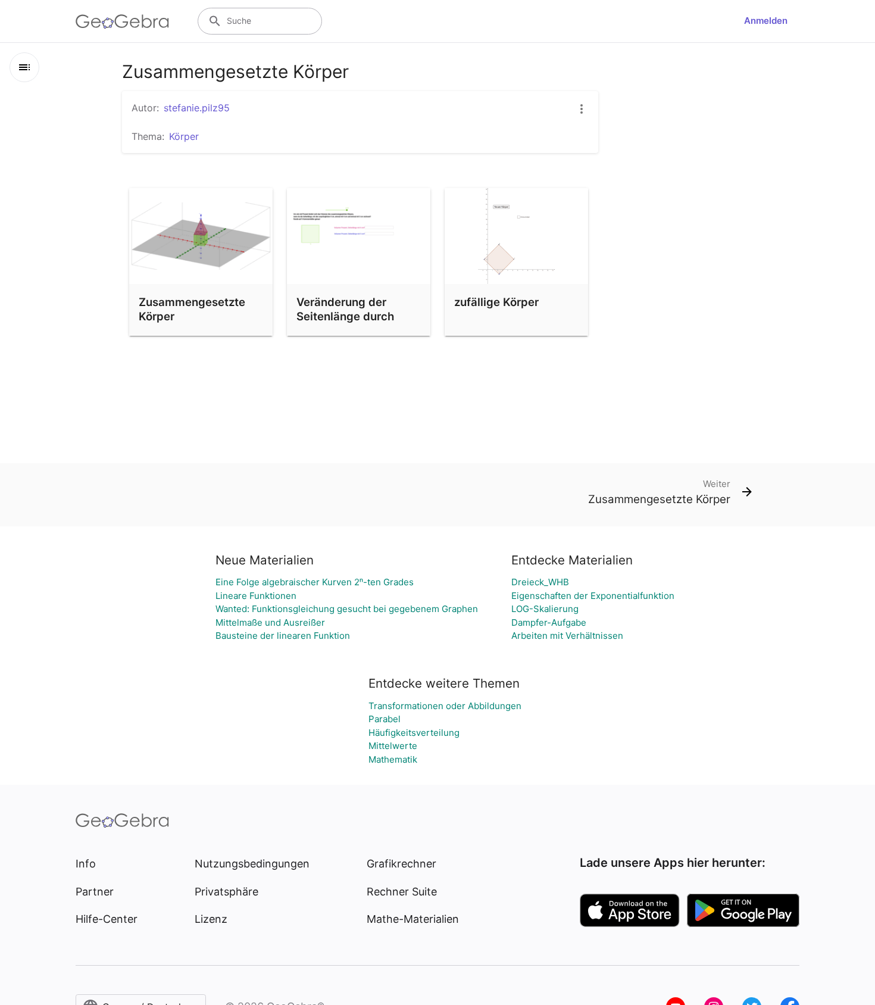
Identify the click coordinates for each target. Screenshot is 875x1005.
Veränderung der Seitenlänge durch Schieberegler (345, 316)
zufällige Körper (496, 301)
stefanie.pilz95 (197, 108)
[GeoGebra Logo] (122, 21)
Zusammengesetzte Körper (192, 309)
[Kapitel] (24, 67)
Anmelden (766, 20)
